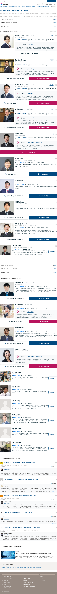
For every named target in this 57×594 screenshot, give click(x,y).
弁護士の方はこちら (52, 1)
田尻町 (37, 567)
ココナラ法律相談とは (9, 578)
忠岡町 (31, 567)
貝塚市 (11, 567)
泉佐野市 (18, 431)
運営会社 (43, 578)
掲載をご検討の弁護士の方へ (29, 586)
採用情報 (43, 580)
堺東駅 (28, 286)
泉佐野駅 (25, 431)
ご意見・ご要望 (26, 578)
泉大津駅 (25, 375)
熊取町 (34, 567)
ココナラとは (7, 584)
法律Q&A (6, 580)
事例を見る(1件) (31, 142)
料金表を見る (30, 44)
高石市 (21, 567)
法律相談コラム (7, 582)
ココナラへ (4, 1)
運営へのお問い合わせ (9, 587)
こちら (24, 31)
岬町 (40, 567)
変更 (55, 19)
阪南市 (28, 567)
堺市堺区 (22, 286)
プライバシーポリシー (28, 582)
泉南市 (24, 567)
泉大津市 (18, 375)
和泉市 (18, 389)
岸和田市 (19, 39)
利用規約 (25, 580)
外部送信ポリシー (27, 584)
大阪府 (18, 162)
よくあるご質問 (7, 586)
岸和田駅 (28, 162)
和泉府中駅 (24, 389)
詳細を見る (52, 251)
